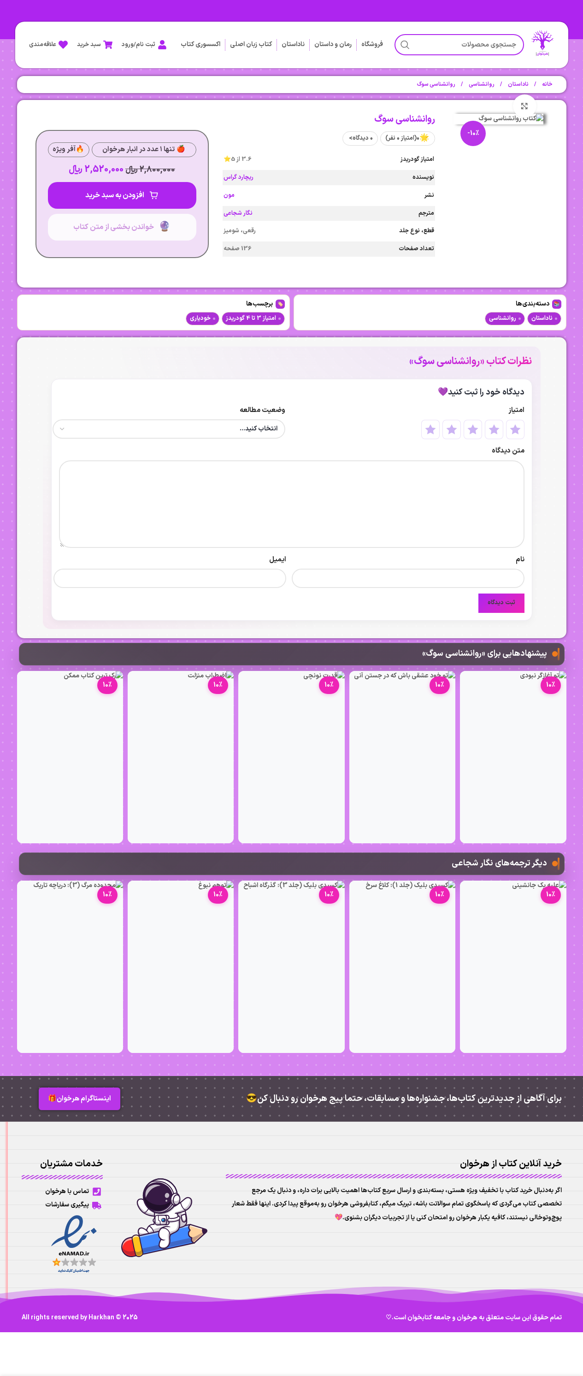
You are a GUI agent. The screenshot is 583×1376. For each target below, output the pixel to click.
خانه (547, 84)
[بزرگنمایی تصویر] (524, 106)
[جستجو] (405, 44)
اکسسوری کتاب (200, 44)
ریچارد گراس (238, 177)
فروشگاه (372, 44)
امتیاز (516, 410)
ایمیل (277, 559)
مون (229, 195)
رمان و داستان (333, 44)
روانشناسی (481, 84)
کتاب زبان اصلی (251, 44)
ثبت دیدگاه (501, 602)
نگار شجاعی (238, 213)
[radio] (515, 429)
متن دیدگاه (508, 451)
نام (520, 559)
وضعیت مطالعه (262, 410)
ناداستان (293, 44)
